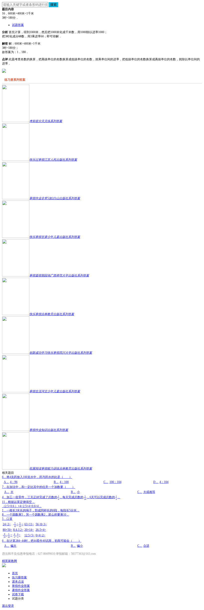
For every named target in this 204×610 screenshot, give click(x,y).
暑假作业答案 (21, 590)
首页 (15, 573)
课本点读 (18, 581)
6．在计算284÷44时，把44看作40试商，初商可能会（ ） (75, 543)
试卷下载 (18, 594)
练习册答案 (19, 577)
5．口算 (24, 527)
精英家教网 (9, 561)
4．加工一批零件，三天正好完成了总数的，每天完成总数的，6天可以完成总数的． (61, 497)
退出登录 (8, 606)
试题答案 (18, 25)
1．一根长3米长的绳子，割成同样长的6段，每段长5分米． (41, 510)
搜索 (53, 4)
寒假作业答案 (21, 586)
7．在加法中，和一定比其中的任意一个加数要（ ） (78, 489)
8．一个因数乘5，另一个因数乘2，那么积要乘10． (35, 514)
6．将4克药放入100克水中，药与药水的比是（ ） (85, 479)
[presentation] (58, 497)
